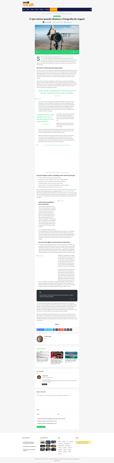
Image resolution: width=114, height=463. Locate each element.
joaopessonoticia (67, 443)
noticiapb (64, 447)
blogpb (60, 441)
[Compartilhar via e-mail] (68, 329)
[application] (57, 52)
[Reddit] (62, 329)
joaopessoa (60, 443)
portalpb (69, 451)
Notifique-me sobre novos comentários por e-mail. (47, 421)
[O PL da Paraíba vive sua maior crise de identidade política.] (48, 442)
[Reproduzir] (37, 52)
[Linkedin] (54, 329)
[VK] (65, 329)
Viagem (60, 453)
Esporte (36, 9)
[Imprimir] (71, 329)
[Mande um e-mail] (50, 22)
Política (28, 9)
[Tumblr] (56, 329)
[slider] (76, 51)
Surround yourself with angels (68, 191)
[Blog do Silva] (28, 4)
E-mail (38, 414)
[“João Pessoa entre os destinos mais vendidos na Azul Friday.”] (71, 355)
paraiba (65, 449)
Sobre (57, 324)
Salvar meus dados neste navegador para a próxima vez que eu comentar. (52, 418)
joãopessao (68, 445)
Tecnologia (47, 9)
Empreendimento (54, 9)
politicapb (60, 451)
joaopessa (71, 441)
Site (58, 414)
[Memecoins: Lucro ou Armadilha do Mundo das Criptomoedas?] (43, 355)
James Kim (45, 375)
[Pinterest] (59, 329)
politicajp (69, 449)
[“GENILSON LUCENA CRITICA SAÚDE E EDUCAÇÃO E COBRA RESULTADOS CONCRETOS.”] (53, 442)
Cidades (32, 9)
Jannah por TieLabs (58, 458)
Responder (45, 384)
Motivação (41, 9)
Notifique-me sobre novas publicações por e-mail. (47, 423)
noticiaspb (60, 449)
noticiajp (60, 447)
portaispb (65, 451)
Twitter (77, 437)
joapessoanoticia (61, 445)
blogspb (63, 441)
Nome (38, 409)
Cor (67, 441)
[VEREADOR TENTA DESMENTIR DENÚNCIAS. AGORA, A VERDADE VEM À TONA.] (53, 449)
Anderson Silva (47, 22)
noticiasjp (69, 447)
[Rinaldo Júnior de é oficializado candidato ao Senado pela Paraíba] (42, 446)
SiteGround (77, 458)
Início (24, 9)
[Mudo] (73, 52)
